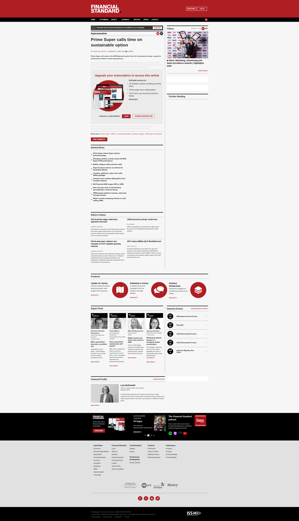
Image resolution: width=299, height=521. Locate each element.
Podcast (137, 20)
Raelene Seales (138, 134)
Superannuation (99, 33)
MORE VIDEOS (202, 65)
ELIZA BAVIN (130, 224)
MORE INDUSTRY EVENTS (199, 308)
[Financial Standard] (106, 9)
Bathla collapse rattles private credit (107, 164)
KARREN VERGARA (97, 226)
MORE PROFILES (158, 379)
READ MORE (95, 362)
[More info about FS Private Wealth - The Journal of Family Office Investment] (160, 423)
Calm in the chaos (178, 60)
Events (114, 20)
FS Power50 (104, 20)
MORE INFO (94, 295)
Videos (146, 20)
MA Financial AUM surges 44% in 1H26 (108, 184)
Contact (155, 20)
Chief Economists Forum (186, 334)
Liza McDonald (128, 385)
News (93, 20)
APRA (113, 134)
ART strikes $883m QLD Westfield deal (144, 241)
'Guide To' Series (99, 283)
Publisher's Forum (139, 283)
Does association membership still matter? (116, 344)
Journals (125, 20)
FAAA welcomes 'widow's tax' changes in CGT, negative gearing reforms (106, 243)
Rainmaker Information (153, 134)
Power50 (180, 325)
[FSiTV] (204, 28)
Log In (202, 9)
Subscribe (191, 9)
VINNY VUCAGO (132, 246)
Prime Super (105, 134)
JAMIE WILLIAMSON (99, 51)
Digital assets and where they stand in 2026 (136, 340)
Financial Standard (124, 134)
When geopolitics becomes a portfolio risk (99, 344)
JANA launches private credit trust (142, 219)
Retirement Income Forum (187, 316)
